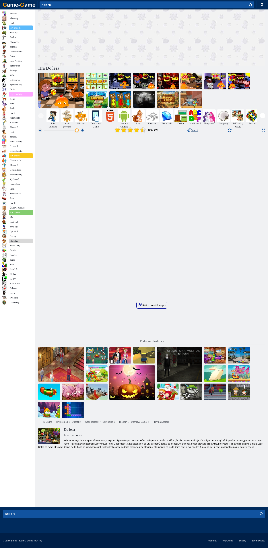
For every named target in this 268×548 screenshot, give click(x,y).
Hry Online (47, 422)
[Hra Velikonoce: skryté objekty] (97, 99)
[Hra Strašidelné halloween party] (132, 382)
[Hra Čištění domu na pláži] (215, 355)
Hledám (123, 422)
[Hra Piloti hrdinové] (97, 392)
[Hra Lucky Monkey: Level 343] (120, 81)
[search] (251, 4)
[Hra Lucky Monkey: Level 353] (168, 81)
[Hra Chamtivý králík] (215, 373)
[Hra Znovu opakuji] (49, 392)
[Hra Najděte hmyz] (97, 81)
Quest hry (76, 422)
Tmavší (194, 130)
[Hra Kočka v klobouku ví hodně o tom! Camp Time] (97, 355)
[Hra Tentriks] (73, 410)
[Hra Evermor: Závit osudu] (61, 364)
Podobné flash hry (152, 341)
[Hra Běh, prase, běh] (73, 392)
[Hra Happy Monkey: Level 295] (61, 90)
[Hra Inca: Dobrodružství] (239, 392)
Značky (242, 540)
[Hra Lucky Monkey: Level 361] (191, 81)
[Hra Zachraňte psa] (120, 99)
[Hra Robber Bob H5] (191, 392)
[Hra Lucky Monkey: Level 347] (144, 81)
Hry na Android (161, 422)
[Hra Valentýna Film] (120, 355)
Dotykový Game (139, 422)
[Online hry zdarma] (19, 5)
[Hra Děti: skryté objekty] (97, 373)
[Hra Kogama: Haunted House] (144, 355)
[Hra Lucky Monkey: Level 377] (215, 81)
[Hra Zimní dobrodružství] (49, 410)
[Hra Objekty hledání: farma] (168, 99)
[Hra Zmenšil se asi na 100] (239, 355)
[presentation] (41, 115)
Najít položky (108, 422)
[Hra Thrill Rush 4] (239, 373)
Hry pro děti (62, 422)
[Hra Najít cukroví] (191, 99)
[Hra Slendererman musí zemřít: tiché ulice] (179, 364)
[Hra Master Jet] (215, 392)
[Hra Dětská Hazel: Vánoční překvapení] (168, 392)
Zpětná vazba (258, 540)
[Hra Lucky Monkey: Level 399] (239, 81)
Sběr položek (91, 422)
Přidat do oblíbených (154, 305)
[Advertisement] (95, 36)
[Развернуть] (263, 130)
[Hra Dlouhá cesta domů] (144, 99)
